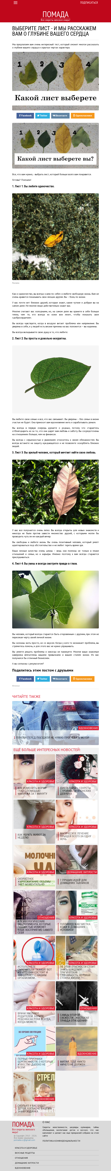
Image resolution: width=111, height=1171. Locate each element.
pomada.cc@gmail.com (24, 1140)
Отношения (21, 1158)
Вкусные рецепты (25, 1153)
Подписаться (89, 2)
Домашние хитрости (27, 1163)
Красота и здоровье (26, 1148)
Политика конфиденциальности (61, 1141)
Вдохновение (22, 1168)
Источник (16, 686)
